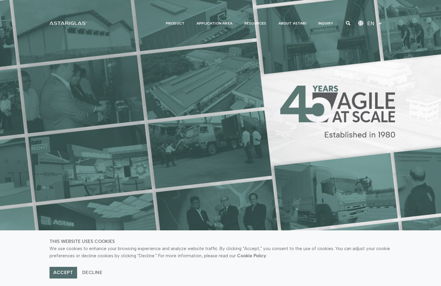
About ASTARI (292, 23)
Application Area (214, 23)
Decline (92, 272)
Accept (63, 272)
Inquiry (325, 23)
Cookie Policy (251, 255)
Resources (255, 23)
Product (175, 23)
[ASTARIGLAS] (68, 23)
